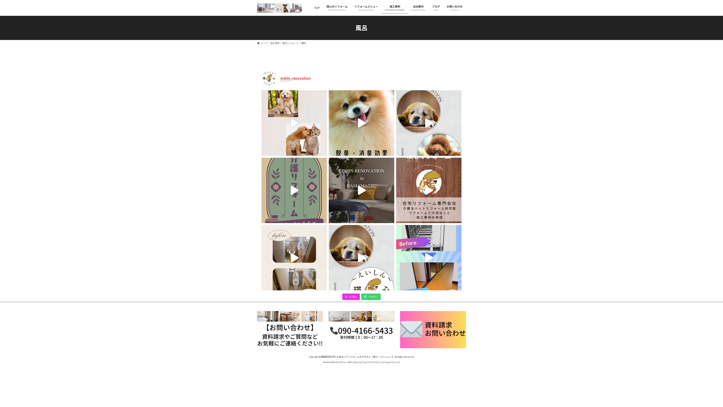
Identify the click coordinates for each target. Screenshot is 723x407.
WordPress (341, 362)
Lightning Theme (360, 362)
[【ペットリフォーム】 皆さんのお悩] (294, 123)
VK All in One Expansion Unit (385, 362)
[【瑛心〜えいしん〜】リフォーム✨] (428, 123)
